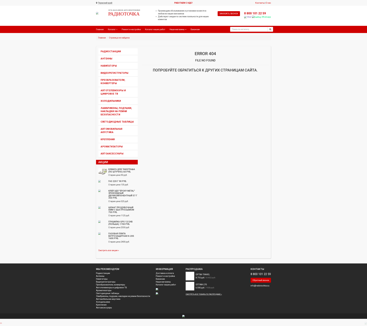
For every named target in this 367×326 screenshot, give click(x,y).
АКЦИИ (103, 162)
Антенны (106, 58)
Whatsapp (266, 17)
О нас (268, 3)
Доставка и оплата (165, 273)
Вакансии (195, 29)
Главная (100, 29)
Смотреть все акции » (108, 250)
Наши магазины (163, 282)
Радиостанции (111, 51)
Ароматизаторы (112, 146)
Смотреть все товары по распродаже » (204, 294)
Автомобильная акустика (108, 299)
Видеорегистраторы (114, 73)
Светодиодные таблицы (117, 121)
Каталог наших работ (155, 29)
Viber (249, 17)
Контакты (259, 3)
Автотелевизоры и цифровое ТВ (111, 287)
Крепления (108, 139)
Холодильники (111, 101)
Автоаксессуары (112, 153)
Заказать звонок (228, 13)
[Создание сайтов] (183, 316)
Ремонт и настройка (131, 29)
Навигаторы (109, 65)
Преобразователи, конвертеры (110, 285)
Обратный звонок (260, 280)
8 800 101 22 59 (255, 13)
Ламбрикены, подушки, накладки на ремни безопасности (116, 111)
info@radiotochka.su (260, 286)
